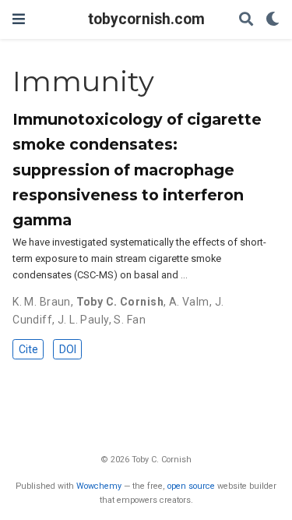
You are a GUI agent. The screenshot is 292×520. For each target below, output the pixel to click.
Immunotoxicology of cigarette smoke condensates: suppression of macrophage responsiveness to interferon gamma (137, 169)
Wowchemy (98, 486)
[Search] (246, 20)
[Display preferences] (273, 20)
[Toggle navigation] (18, 19)
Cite (28, 349)
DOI (67, 349)
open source (191, 486)
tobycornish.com (146, 19)
